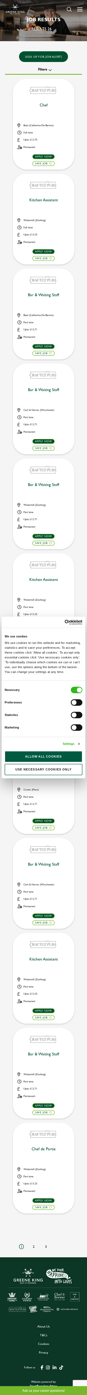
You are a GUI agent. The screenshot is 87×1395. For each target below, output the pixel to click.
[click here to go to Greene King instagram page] (48, 1367)
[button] (69, 9)
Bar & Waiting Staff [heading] (43, 295)
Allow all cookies (43, 756)
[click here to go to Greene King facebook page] (42, 1367)
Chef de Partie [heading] (44, 1149)
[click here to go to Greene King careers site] (43, 1290)
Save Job (41, 163)
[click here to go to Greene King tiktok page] (61, 1367)
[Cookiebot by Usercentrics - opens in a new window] (64, 622)
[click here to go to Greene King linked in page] (54, 1367)
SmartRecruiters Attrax (43, 1386)
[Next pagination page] (58, 1246)
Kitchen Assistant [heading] (43, 200)
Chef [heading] (44, 105)
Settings (69, 743)
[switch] (76, 702)
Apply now (43, 156)
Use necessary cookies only (43, 769)
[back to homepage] (15, 9)
